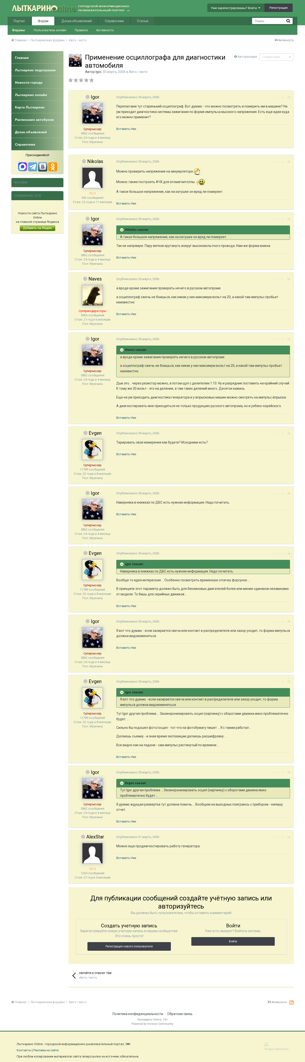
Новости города (28, 82)
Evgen (95, 433)
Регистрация (278, 8)
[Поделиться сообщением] (288, 97)
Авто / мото (138, 72)
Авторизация (247, 56)
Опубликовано (137, 97)
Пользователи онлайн (50, 30)
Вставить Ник (126, 129)
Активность (105, 30)
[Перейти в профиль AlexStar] (92, 853)
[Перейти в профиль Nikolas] (92, 178)
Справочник (114, 21)
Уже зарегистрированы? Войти (234, 8)
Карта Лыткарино (30, 107)
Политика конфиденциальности (137, 1014)
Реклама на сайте (46, 1050)
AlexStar (95, 837)
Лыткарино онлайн (31, 95)
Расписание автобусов (34, 120)
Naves (95, 279)
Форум (43, 21)
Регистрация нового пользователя (129, 946)
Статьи (142, 21)
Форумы (18, 30)
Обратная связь (180, 1014)
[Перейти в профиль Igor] (75, 60)
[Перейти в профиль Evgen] (92, 449)
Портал (19, 21)
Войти (233, 941)
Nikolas (95, 161)
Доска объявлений (76, 21)
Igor (98, 72)
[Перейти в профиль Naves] (92, 295)
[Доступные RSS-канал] (291, 1002)
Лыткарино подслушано (35, 70)
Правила (81, 30)
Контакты (24, 1050)
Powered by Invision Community (152, 1024)
